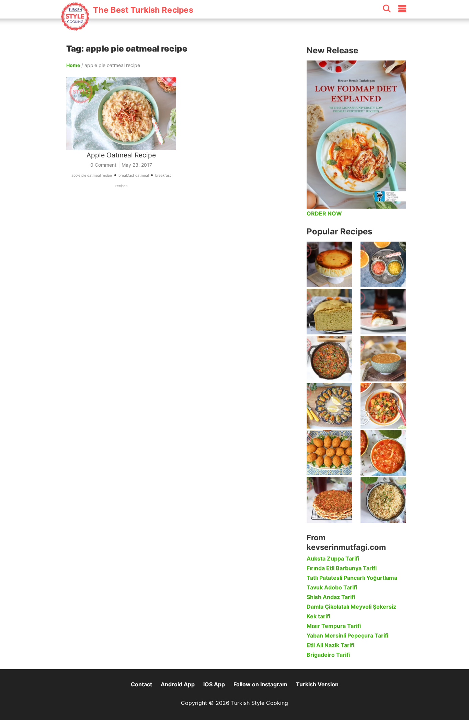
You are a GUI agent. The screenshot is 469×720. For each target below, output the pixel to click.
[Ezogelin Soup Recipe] (383, 358)
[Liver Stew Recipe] (329, 358)
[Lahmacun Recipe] (329, 500)
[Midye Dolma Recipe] (329, 406)
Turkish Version (317, 684)
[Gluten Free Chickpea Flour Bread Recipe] (329, 311)
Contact (141, 684)
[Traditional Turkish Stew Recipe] (383, 406)
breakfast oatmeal (133, 175)
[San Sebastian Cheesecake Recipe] (329, 264)
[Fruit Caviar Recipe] (383, 264)
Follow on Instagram (260, 684)
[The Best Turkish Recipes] (126, 27)
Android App (178, 684)
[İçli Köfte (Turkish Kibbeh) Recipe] (329, 453)
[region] (183, 263)
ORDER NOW (324, 213)
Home (73, 65)
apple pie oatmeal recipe (91, 175)
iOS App (214, 684)
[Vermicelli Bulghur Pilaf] (383, 500)
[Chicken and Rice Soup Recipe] (383, 453)
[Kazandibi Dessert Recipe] (383, 311)
